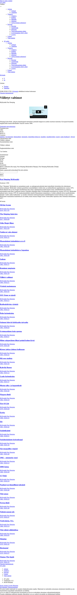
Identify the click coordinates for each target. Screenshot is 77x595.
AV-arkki (2, 2)
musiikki (43, 137)
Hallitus (13, 17)
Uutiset (10, 36)
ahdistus (2, 137)
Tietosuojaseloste (13, 587)
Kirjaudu (2, 75)
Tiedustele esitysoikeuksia (7, 126)
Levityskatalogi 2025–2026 (19, 33)
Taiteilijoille (14, 28)
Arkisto (10, 9)
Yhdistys (10, 14)
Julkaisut (13, 21)
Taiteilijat (14, 12)
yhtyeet (73, 137)
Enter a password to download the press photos (14, 170)
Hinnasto (14, 29)
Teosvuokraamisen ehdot (18, 31)
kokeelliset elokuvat (34, 137)
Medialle (13, 19)
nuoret (58, 137)
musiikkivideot (50, 137)
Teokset (13, 11)
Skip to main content (6, 1)
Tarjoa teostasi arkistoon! (18, 23)
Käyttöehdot (3, 587)
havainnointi (9, 137)
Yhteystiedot (11, 38)
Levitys (13, 34)
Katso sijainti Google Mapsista (9, 585)
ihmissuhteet (17, 137)
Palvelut (10, 24)
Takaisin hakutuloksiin (6, 93)
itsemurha (24, 137)
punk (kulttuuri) (65, 137)
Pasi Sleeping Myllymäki (9, 179)
